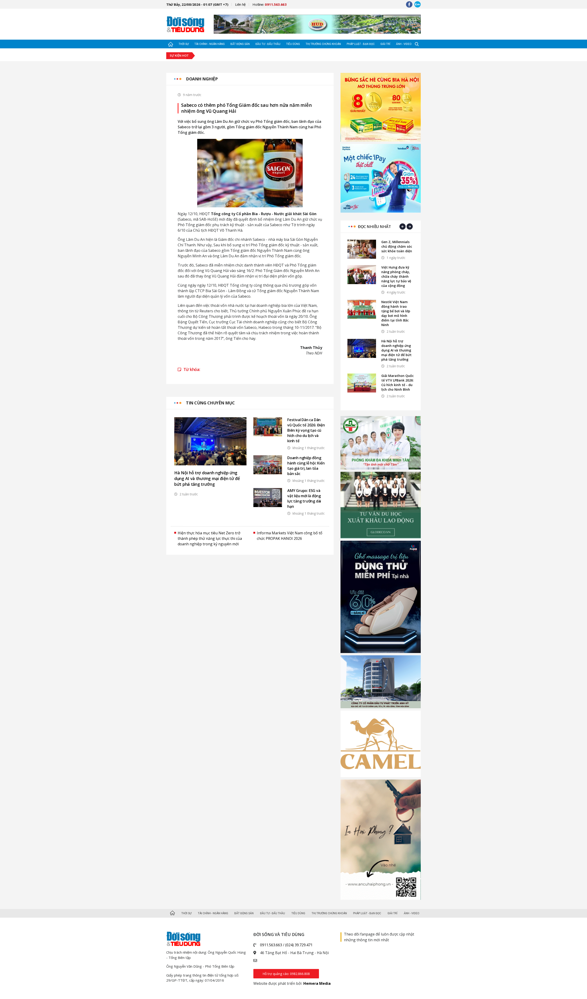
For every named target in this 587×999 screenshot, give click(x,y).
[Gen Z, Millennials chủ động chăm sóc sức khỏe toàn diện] (361, 249)
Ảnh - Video (404, 44)
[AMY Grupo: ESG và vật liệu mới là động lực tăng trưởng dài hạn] (267, 497)
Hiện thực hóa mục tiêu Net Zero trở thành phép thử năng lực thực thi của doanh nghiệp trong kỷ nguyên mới (210, 538)
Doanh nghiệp (202, 79)
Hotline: (269, 4)
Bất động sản (240, 44)
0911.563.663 (271, 944)
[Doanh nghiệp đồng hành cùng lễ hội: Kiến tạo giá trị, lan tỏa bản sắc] (267, 464)
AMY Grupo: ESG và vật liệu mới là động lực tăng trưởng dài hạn (304, 498)
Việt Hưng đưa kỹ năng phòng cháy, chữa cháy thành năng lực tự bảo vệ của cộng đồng (396, 276)
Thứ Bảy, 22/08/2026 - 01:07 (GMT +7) (197, 4)
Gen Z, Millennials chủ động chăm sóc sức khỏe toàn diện (396, 246)
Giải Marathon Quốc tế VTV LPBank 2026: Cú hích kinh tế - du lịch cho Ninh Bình (397, 382)
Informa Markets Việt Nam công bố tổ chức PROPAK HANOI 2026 (289, 535)
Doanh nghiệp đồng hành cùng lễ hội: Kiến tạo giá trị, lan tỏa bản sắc (306, 465)
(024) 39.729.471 (299, 944)
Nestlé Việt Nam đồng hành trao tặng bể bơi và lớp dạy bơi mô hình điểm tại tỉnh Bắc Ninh (395, 313)
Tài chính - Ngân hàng (209, 44)
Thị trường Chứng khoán (323, 44)
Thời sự (184, 44)
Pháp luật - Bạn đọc (361, 44)
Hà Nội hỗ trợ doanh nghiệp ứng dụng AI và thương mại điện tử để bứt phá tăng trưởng (207, 478)
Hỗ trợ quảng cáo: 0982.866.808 (286, 974)
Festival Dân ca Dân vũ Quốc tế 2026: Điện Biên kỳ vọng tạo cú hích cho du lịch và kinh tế (306, 430)
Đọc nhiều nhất (374, 226)
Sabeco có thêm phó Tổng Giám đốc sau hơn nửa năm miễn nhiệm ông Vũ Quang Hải (246, 108)
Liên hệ (240, 4)
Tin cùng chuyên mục (210, 403)
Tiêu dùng (293, 44)
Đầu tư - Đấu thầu (267, 44)
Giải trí (385, 44)
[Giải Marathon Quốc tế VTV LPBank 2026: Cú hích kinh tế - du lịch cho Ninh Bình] (361, 382)
